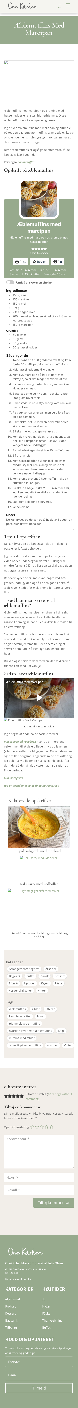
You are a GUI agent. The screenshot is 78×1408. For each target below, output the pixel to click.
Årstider (50, 969)
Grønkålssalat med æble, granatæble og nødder (39, 935)
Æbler (36, 1009)
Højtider (29, 983)
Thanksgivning (52, 1320)
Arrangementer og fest (24, 969)
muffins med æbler (22, 1038)
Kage (61, 1031)
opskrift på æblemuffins (25, 1045)
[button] (32, 249)
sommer (52, 1045)
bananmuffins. (27, 162)
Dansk (44, 976)
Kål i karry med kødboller (39, 884)
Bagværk (14, 976)
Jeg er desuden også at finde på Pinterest (31, 785)
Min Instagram (13, 778)
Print (22, 261)
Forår (40, 1016)
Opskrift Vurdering (16, 1127)
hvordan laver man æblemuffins (30, 1031)
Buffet (30, 976)
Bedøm (41, 261)
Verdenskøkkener (20, 990)
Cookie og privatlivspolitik (18, 1278)
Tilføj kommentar (54, 1202)
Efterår (13, 983)
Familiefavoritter (20, 1016)
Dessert (60, 976)
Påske (58, 983)
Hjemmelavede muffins (24, 1023)
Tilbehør (11, 1327)
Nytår (46, 1306)
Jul (44, 1299)
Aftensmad (12, 1299)
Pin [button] (59, 261)
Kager (45, 983)
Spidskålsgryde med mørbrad (39, 851)
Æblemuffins (17, 1009)
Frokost (10, 1306)
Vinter (42, 990)
